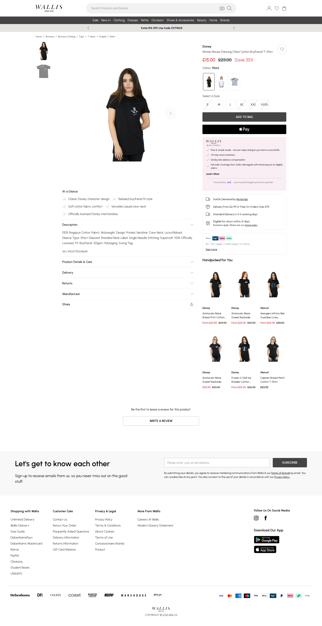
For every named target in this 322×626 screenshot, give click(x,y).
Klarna (15, 549)
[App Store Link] (266, 544)
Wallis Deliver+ (20, 525)
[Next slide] (234, 28)
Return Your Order (65, 525)
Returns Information (65, 543)
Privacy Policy (103, 519)
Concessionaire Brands (109, 543)
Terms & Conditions (108, 525)
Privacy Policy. (282, 477)
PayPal (15, 555)
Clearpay (17, 561)
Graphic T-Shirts (107, 36)
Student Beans (20, 567)
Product (100, 549)
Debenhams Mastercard (26, 543)
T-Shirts (91, 36)
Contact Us (60, 519)
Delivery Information (66, 537)
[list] (128, 113)
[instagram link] (256, 518)
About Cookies (104, 531)
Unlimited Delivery (22, 519)
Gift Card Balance (64, 549)
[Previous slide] (88, 28)
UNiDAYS (16, 573)
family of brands (280, 473)
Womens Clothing (66, 36)
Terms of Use (104, 537)
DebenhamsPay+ (22, 537)
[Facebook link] (265, 518)
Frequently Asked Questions (71, 531)
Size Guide (18, 531)
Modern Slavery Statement (155, 525)
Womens (49, 36)
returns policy (251, 225)
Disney (206, 46)
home (39, 36)
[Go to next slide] (170, 113)
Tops (81, 36)
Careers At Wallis (148, 519)
